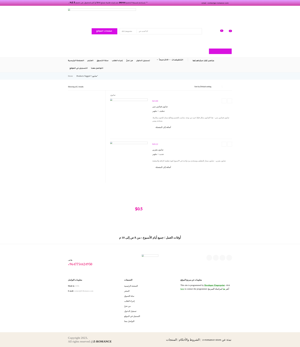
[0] (218, 31)
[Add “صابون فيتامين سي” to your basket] (224, 101)
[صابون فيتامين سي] (129, 117)
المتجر (126, 291)
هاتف (70, 260)
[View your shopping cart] (227, 31)
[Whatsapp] (229, 258)
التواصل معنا (129, 321)
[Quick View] (229, 101)
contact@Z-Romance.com (83, 291)
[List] (226, 86)
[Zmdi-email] (209, 258)
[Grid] (230, 86)
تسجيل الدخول (130, 311)
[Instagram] (222, 258)
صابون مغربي (157, 150)
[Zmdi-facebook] (216, 258)
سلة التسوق (129, 296)
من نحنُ (127, 306)
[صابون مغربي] (129, 160)
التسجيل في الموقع (132, 316)
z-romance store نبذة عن (217, 339)
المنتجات (171, 339)
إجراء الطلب (129, 301)
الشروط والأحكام (189, 339)
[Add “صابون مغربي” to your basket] (224, 144)
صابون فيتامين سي (160, 107)
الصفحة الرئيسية (131, 286)
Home (70, 76)
